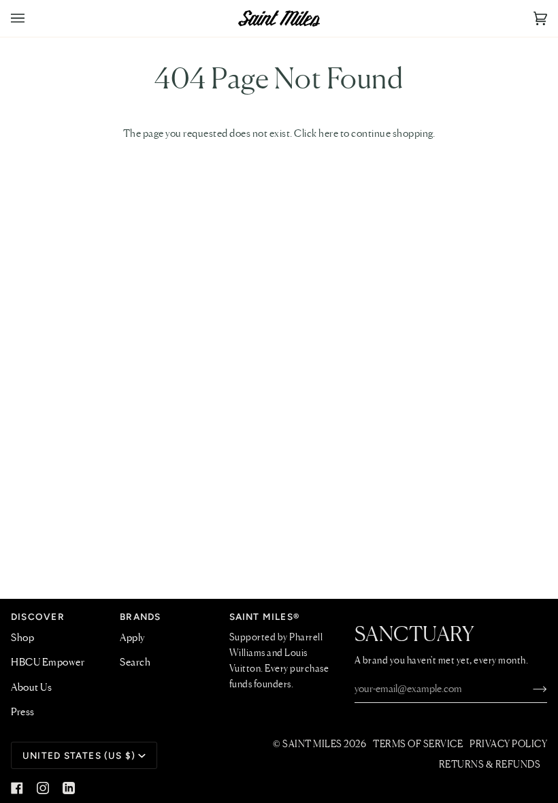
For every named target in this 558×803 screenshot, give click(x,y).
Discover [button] (38, 616)
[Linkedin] (69, 788)
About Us (31, 688)
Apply (132, 638)
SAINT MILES (312, 744)
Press (23, 712)
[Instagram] (43, 788)
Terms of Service (418, 744)
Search (135, 662)
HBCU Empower (47, 662)
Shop (22, 638)
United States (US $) (78, 755)
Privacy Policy (508, 744)
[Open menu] (31, 18)
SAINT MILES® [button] (264, 616)
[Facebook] (17, 788)
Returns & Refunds (490, 765)
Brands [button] (140, 616)
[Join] (529, 689)
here (328, 134)
